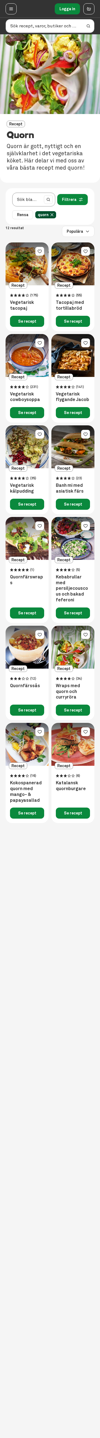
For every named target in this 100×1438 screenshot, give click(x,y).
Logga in (67, 8)
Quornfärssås (25, 686)
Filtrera (69, 199)
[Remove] (52, 215)
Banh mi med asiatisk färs (70, 488)
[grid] (46, 215)
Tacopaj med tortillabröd (70, 305)
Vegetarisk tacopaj (22, 305)
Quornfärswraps (26, 580)
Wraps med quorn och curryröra (68, 691)
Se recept (27, 321)
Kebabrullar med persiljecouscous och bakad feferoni (72, 588)
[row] (45, 214)
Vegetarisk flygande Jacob (72, 397)
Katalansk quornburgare (71, 786)
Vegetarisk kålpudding (22, 488)
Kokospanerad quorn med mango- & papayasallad (26, 791)
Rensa (22, 214)
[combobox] (27, 199)
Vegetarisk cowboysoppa (25, 397)
